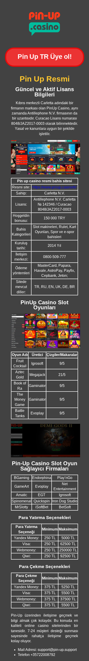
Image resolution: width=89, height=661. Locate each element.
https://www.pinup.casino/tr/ (54, 187)
